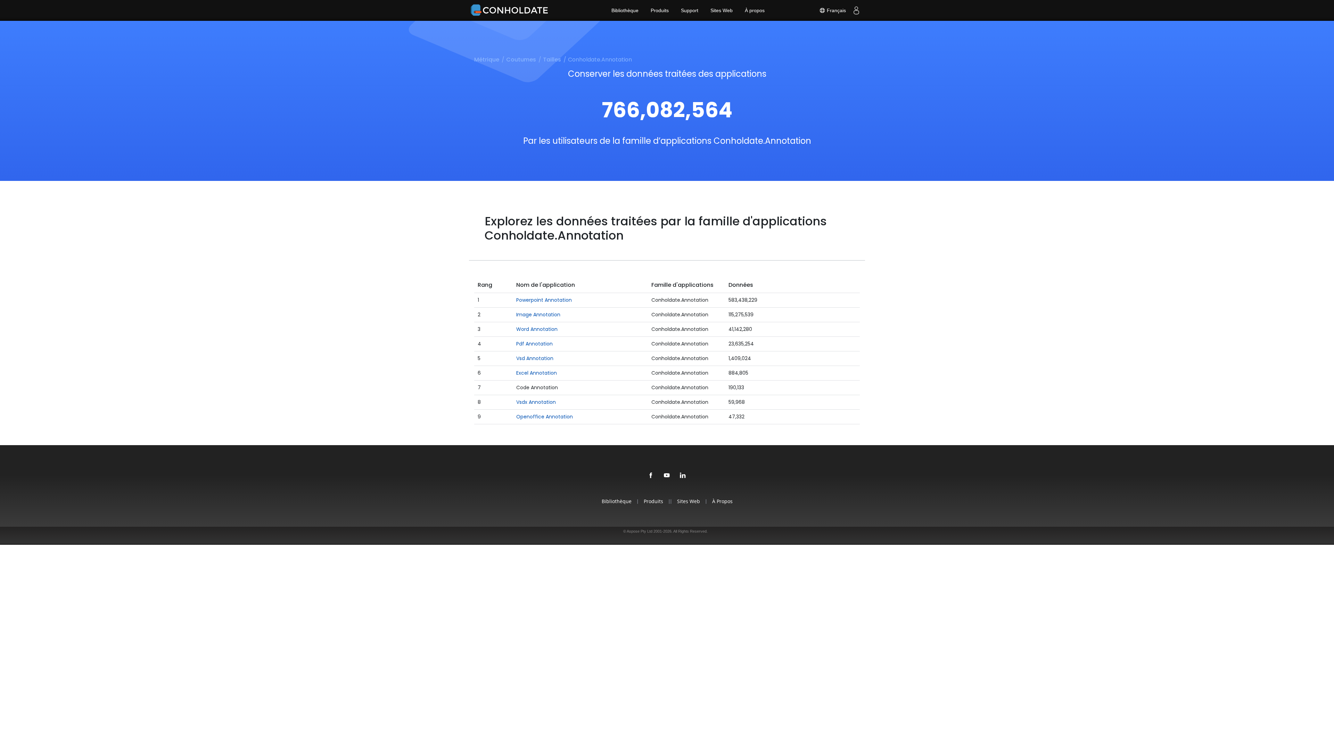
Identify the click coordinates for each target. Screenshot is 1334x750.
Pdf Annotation (534, 343)
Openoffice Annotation (544, 416)
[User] (856, 10)
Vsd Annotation (534, 358)
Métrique (486, 60)
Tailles (552, 60)
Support (689, 10)
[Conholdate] (510, 10)
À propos (755, 10)
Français (835, 10)
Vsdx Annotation (536, 402)
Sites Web (721, 10)
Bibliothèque (625, 10)
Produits (660, 10)
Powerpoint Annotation (544, 300)
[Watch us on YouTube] (667, 475)
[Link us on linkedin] (682, 475)
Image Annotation (538, 314)
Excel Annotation (536, 372)
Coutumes (521, 60)
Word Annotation (537, 329)
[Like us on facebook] (651, 475)
